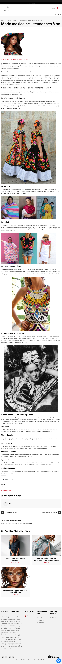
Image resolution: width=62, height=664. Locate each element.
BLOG (27, 59)
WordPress (43, 659)
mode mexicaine (7, 490)
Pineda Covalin (7, 435)
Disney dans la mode (11, 512)
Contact (39, 617)
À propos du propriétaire (40, 621)
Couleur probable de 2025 (49, 512)
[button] (58, 14)
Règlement (53, 617)
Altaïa (11, 504)
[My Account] (54, 9)
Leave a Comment (17, 59)
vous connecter (12, 523)
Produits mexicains (27, 72)
